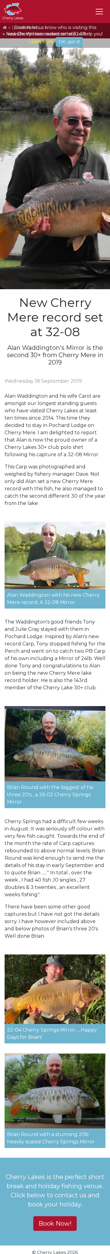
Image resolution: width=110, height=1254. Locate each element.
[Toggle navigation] (99, 11)
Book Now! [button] (55, 1223)
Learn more (40, 41)
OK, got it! (69, 41)
